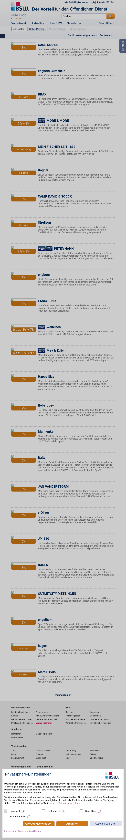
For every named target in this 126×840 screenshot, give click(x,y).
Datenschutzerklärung (69, 803)
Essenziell (15, 811)
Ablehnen (72, 823)
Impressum (10, 831)
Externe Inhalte (18, 816)
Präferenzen (54, 811)
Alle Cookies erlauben (38, 823)
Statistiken (90, 811)
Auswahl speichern (106, 823)
